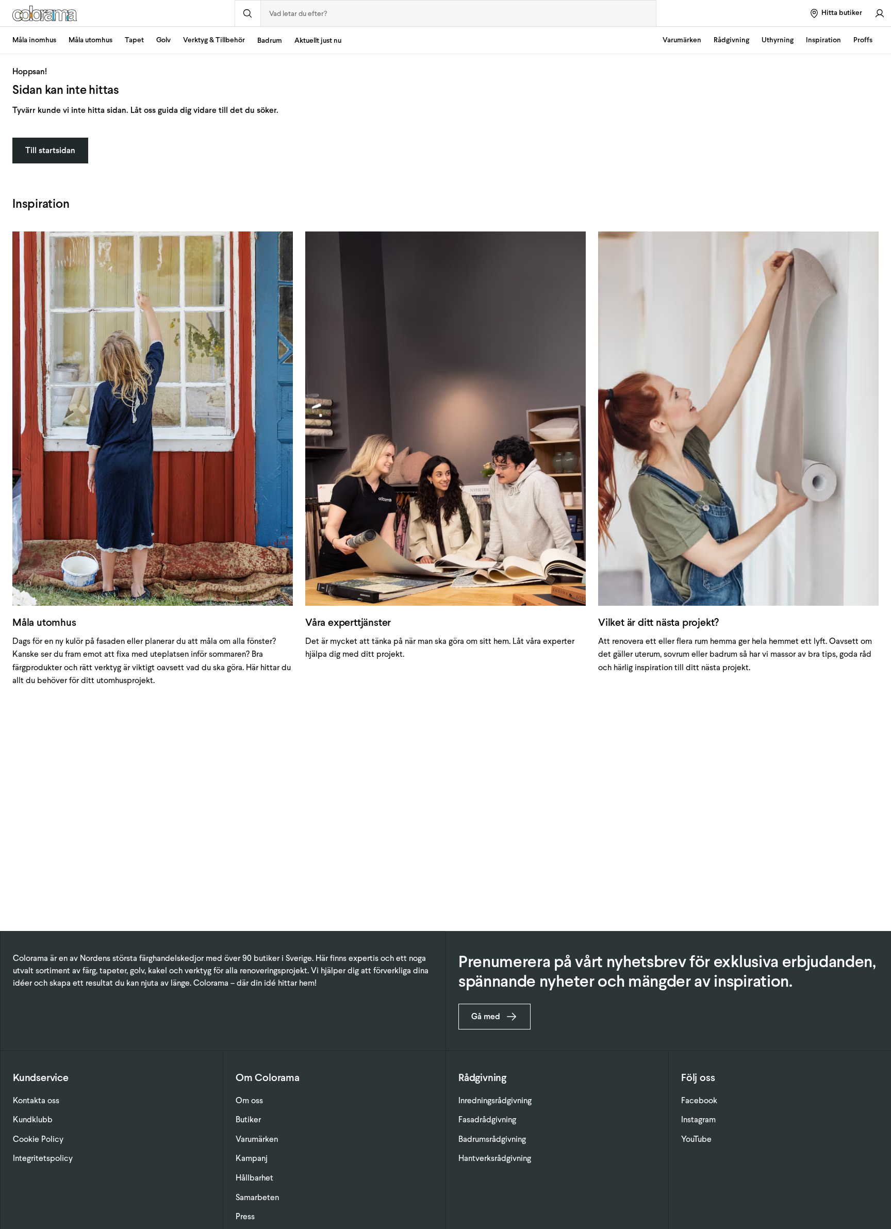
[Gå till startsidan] (117, 13)
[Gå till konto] (879, 13)
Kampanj (252, 1158)
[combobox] (458, 13)
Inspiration (823, 40)
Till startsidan (50, 150)
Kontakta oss (36, 1100)
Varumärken (682, 40)
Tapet (134, 40)
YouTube (696, 1139)
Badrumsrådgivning (492, 1139)
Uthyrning (778, 40)
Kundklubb (33, 1119)
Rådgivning (731, 40)
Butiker (248, 1119)
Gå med (485, 1016)
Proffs (862, 40)
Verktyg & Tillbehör (214, 40)
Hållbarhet (254, 1177)
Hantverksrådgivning (494, 1158)
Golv (163, 40)
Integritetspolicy (43, 1158)
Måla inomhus (34, 40)
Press (245, 1216)
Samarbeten (257, 1197)
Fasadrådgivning (487, 1119)
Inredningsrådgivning (495, 1100)
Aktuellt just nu (317, 40)
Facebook (699, 1100)
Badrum (269, 40)
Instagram (698, 1119)
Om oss (249, 1100)
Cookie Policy (38, 1139)
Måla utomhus (90, 40)
